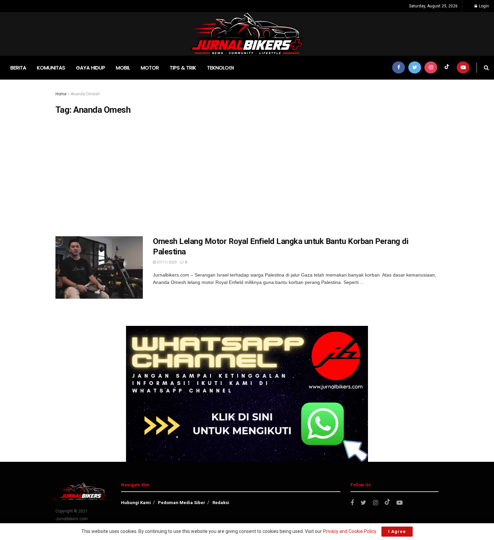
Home (61, 94)
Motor (150, 67)
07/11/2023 (166, 262)
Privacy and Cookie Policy (349, 531)
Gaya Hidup (90, 67)
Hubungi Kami (136, 502)
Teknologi (220, 67)
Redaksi (220, 502)
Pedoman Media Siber (181, 502)
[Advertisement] (247, 176)
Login (483, 6)
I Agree (397, 531)
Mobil (123, 67)
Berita (18, 67)
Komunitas (51, 67)
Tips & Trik (183, 67)
